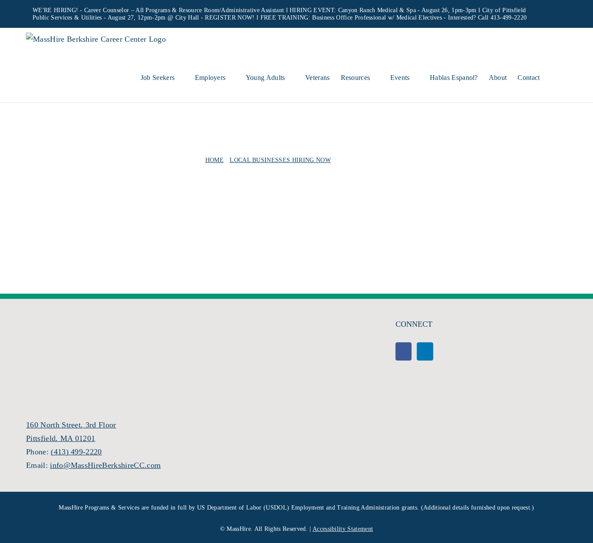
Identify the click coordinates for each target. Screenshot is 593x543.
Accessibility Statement (343, 529)
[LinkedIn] (425, 351)
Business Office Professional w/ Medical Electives (377, 17)
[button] (553, 76)
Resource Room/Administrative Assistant (231, 10)
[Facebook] (403, 351)
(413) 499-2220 (76, 451)
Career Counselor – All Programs (127, 10)
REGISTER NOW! (229, 17)
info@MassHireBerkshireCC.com (105, 465)
